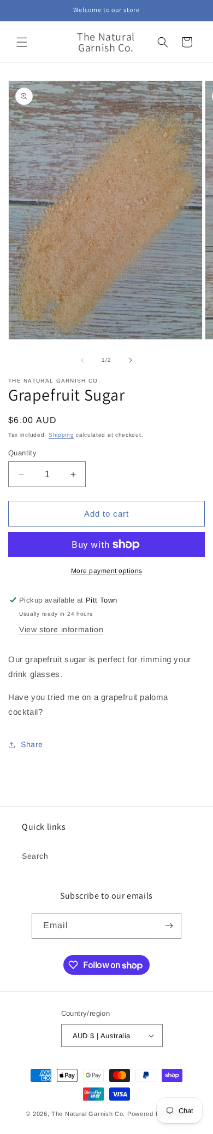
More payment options (107, 571)
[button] (22, 42)
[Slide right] (131, 360)
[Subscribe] (169, 926)
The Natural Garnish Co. (88, 1113)
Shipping (61, 435)
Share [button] (32, 744)
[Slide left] (82, 360)
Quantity (22, 453)
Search (35, 856)
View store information (61, 629)
